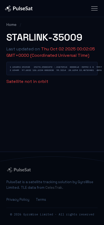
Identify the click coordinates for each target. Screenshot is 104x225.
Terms (41, 199)
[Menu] (94, 8)
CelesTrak (53, 187)
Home (11, 24)
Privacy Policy (17, 199)
